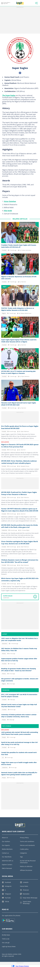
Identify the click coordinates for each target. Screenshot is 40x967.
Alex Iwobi (8, 211)
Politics (4, 653)
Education (4, 643)
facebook (20, 73)
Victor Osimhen (10, 201)
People (4, 719)
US (2, 757)
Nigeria (4, 313)
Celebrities (4, 530)
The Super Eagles (8, 95)
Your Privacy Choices (22, 966)
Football (4, 250)
